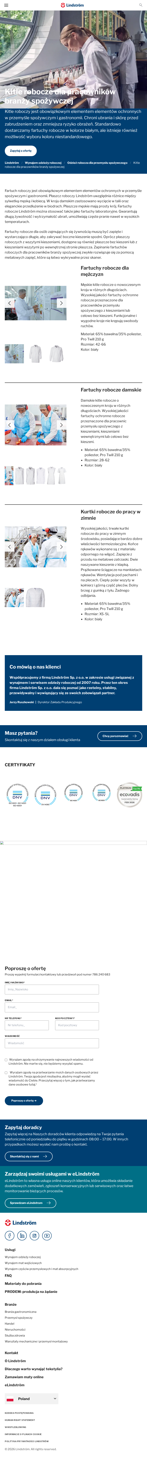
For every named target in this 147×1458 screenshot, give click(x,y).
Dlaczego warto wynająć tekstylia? (34, 1369)
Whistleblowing (15, 1427)
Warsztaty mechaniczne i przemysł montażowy (36, 1341)
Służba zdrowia (15, 1335)
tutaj (32, 1084)
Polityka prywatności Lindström (27, 1441)
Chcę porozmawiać (120, 736)
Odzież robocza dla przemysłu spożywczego (97, 163)
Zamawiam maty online (24, 1377)
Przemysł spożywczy (19, 1317)
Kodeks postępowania (19, 1413)
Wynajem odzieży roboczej (43, 163)
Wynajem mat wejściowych (23, 1263)
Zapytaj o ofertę (21, 150)
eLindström (14, 1385)
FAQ (8, 1276)
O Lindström (15, 1361)
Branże (11, 1304)
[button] (141, 5)
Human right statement (20, 1420)
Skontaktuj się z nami (29, 1156)
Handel (9, 1323)
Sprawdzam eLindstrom (31, 1203)
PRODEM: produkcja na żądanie (31, 1292)
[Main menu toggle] (6, 5)
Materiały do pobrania (23, 1284)
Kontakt (11, 1353)
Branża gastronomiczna (20, 1312)
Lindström (12, 163)
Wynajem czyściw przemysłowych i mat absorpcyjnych (41, 1269)
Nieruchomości (15, 1329)
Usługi (10, 1250)
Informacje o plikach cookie (23, 1434)
